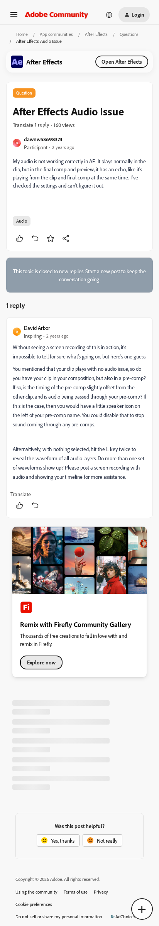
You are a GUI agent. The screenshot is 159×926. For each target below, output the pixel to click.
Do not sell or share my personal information (58, 916)
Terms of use (76, 892)
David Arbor (37, 327)
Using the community (36, 892)
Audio (21, 221)
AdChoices (125, 916)
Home (22, 34)
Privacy (101, 892)
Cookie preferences (33, 904)
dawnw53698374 (43, 139)
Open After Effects (121, 61)
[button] (14, 17)
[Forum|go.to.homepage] (56, 14)
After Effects (96, 34)
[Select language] (109, 14)
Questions (129, 34)
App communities (56, 34)
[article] (79, 418)
